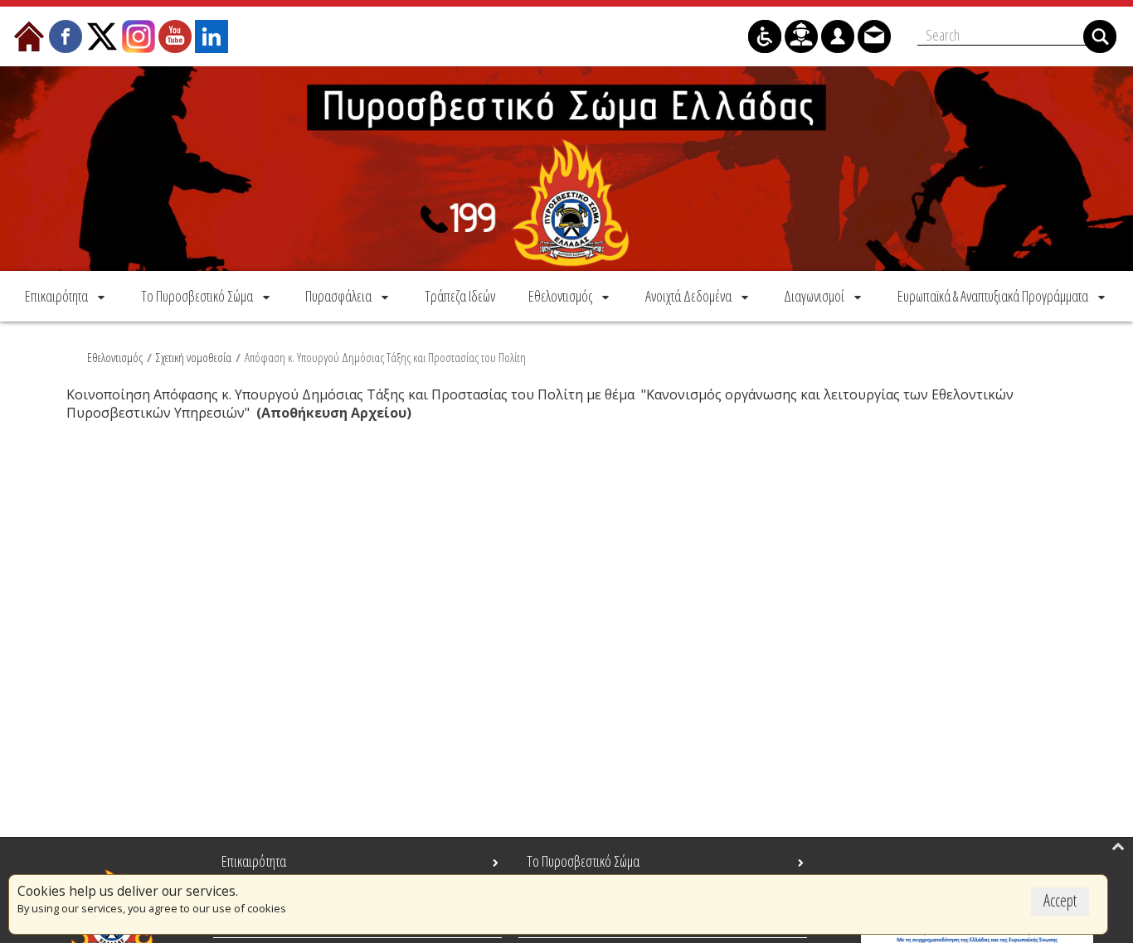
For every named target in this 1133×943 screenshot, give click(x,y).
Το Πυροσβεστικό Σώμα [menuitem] (583, 861)
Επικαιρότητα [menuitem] (253, 861)
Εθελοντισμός (115, 357)
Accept (1060, 900)
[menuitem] (66, 296)
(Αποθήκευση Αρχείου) (333, 413)
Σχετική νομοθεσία (193, 357)
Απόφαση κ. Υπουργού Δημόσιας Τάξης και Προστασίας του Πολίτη (385, 357)
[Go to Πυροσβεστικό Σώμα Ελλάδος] (566, 168)
